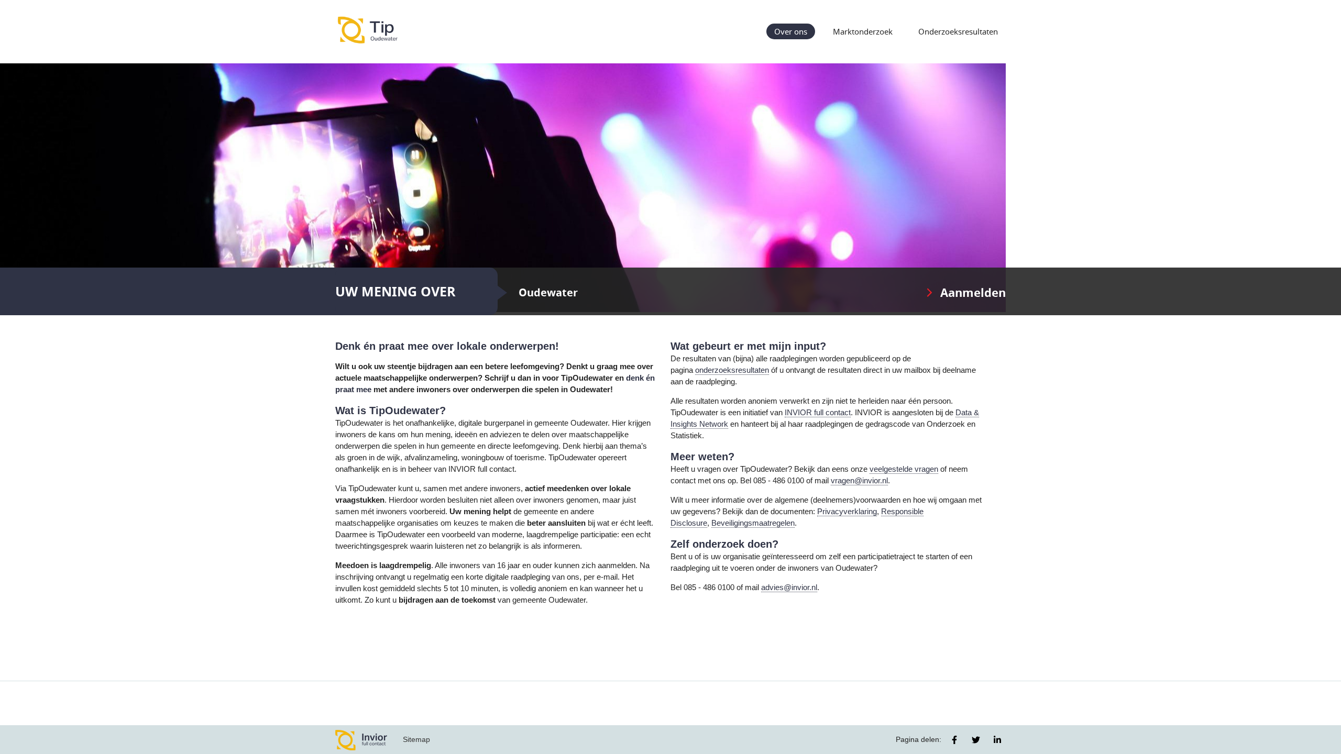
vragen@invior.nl (859, 480)
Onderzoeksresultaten (958, 31)
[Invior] (361, 739)
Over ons (790, 31)
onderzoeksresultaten (732, 370)
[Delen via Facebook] (954, 739)
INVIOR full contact (818, 412)
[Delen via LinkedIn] (997, 739)
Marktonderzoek (863, 31)
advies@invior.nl (789, 587)
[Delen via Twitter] (976, 739)
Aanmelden (973, 292)
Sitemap (416, 739)
